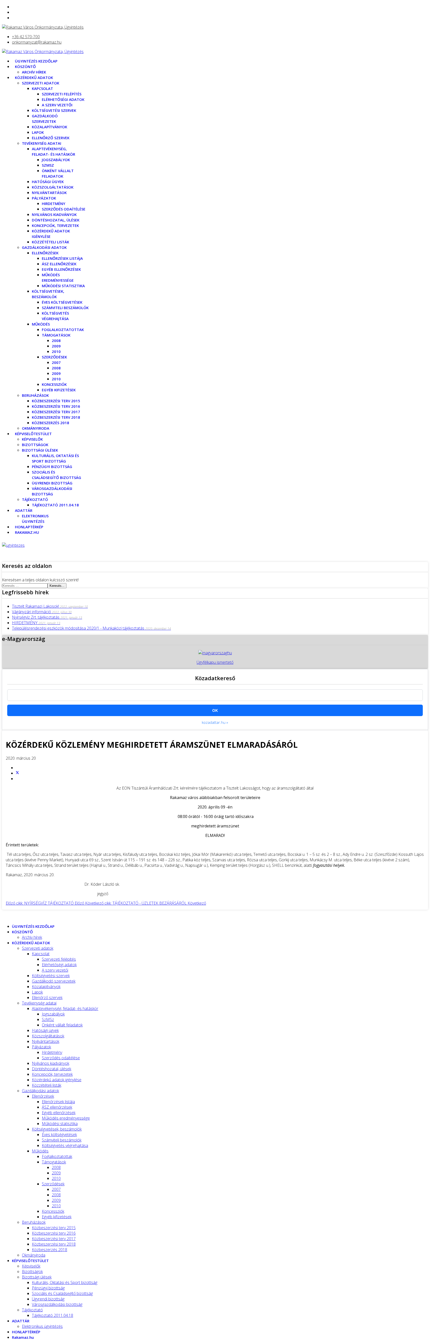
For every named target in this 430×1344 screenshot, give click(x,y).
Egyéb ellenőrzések (61, 269)
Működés (41, 324)
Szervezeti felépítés (61, 93)
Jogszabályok (56, 159)
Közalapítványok (49, 126)
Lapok (38, 132)
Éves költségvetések (62, 302)
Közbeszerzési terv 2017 (56, 411)
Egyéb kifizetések (59, 389)
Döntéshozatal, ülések (55, 219)
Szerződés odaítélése (63, 208)
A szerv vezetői (57, 104)
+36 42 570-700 (26, 36)
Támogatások (56, 335)
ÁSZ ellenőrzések (59, 263)
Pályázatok (44, 198)
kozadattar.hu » (215, 722)
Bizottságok (35, 444)
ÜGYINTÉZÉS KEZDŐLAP (36, 61)
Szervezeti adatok (40, 82)
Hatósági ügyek (48, 181)
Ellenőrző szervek (50, 137)
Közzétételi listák (50, 241)
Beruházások (35, 395)
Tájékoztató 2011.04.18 (55, 504)
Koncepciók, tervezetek (55, 225)
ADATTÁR (23, 510)
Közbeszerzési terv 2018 (56, 417)
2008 (56, 340)
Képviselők (32, 439)
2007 (56, 362)
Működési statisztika (63, 285)
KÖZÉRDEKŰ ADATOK (34, 77)
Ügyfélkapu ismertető (215, 662)
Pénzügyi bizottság (52, 466)
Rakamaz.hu (27, 532)
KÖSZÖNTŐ (25, 66)
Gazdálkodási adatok (44, 247)
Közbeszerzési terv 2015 (56, 400)
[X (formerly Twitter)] (17, 773)
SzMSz (48, 165)
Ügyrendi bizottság (52, 482)
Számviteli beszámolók (65, 307)
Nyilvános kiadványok (54, 214)
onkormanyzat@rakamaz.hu (36, 42)
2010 (56, 351)
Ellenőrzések (45, 252)
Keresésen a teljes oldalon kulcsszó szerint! (40, 580)
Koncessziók (54, 384)
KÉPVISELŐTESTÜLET (33, 433)
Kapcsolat (42, 88)
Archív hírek (34, 71)
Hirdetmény (53, 203)
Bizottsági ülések (40, 450)
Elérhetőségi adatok (63, 99)
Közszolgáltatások (52, 187)
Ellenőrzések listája (62, 258)
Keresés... (57, 586)
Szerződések (54, 356)
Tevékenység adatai (41, 143)
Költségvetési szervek (54, 110)
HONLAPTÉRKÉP (29, 526)
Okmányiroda (35, 428)
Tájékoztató (35, 499)
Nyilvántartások (49, 192)
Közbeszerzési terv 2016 (56, 406)
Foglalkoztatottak (63, 329)
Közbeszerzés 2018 (50, 422)
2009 (56, 345)
